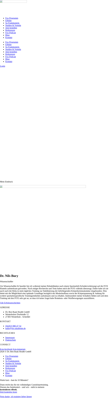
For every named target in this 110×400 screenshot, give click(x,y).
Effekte (8, 20)
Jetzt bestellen (11, 28)
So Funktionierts (12, 23)
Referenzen (10, 30)
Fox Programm (11, 18)
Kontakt (8, 37)
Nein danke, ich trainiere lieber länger (16, 396)
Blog (7, 35)
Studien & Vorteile (13, 25)
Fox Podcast (10, 33)
